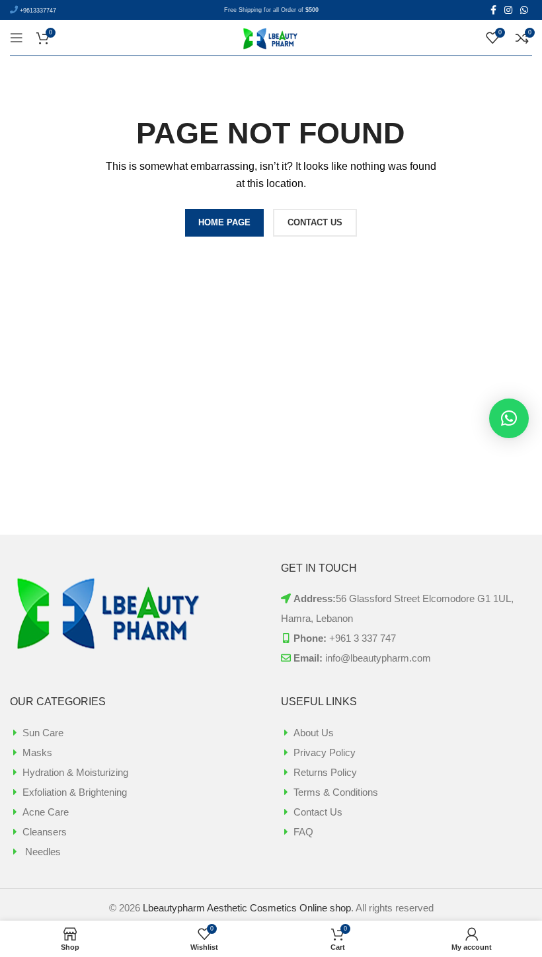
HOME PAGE (224, 222)
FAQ (303, 831)
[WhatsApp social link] (524, 10)
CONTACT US (315, 222)
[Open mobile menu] (16, 37)
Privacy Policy (324, 752)
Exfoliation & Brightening (74, 792)
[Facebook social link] (493, 10)
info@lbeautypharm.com (378, 658)
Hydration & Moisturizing (75, 772)
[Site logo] (271, 36)
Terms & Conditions (335, 792)
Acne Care (45, 812)
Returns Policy (325, 772)
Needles (41, 851)
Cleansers (44, 831)
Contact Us (317, 812)
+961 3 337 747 (362, 638)
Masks (37, 752)
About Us (313, 732)
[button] (509, 418)
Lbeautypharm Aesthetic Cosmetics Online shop (247, 907)
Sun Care (42, 732)
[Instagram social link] (508, 10)
